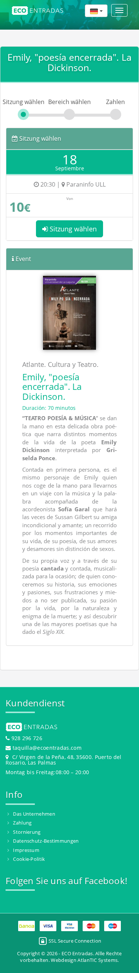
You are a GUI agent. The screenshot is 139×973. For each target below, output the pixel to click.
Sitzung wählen (72, 228)
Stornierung (26, 832)
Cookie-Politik (29, 859)
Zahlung (22, 822)
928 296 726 (26, 738)
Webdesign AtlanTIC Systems (84, 960)
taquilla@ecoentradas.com (47, 747)
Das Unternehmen (34, 813)
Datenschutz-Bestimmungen (46, 840)
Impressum (26, 850)
